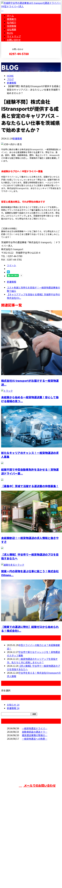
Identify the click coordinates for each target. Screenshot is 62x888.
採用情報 (11, 26)
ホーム (10, 15)
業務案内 (11, 19)
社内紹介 (11, 22)
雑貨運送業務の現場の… (34, 735)
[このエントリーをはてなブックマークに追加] (8, 272)
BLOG (10, 33)
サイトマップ (14, 36)
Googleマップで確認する (15, 857)
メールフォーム (11, 60)
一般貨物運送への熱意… (34, 738)
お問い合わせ (14, 39)
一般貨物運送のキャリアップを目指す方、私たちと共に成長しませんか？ (32, 660)
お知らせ (13, 704)
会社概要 (11, 29)
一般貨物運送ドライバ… (34, 728)
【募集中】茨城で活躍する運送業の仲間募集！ (30, 486)
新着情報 (17, 138)
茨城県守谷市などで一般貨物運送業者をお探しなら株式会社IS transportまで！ (31, 840)
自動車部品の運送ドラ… (34, 731)
